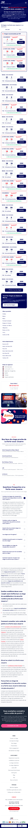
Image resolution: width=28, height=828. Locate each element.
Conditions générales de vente (14, 789)
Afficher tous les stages (14, 290)
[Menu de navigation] (25, 2)
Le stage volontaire (14, 762)
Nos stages (14, 743)
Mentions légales (14, 787)
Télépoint (3, 632)
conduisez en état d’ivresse (15, 665)
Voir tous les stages (9, 305)
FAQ (14, 777)
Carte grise (14, 772)
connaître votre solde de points (13, 626)
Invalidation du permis (14, 760)
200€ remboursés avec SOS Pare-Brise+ (14, 68)
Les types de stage (14, 740)
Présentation (14, 745)
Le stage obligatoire (14, 765)
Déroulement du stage (14, 750)
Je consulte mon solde (12, 725)
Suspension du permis (14, 758)
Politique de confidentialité (14, 792)
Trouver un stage (14, 738)
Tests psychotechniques (14, 770)
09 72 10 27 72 (14, 385)
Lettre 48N (14, 767)
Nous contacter (14, 780)
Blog (14, 775)
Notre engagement (14, 748)
